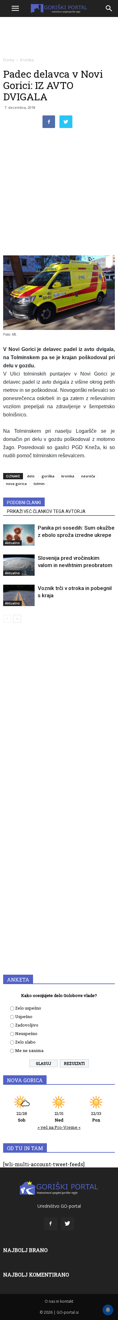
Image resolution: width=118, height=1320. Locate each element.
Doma (8, 60)
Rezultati (74, 1063)
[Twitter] (67, 1223)
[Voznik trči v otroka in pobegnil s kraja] (19, 595)
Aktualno (12, 543)
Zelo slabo (25, 1042)
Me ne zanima (29, 1050)
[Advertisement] (59, 193)
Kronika (27, 60)
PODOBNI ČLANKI (24, 502)
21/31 (59, 1117)
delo (31, 476)
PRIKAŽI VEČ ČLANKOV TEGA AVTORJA (46, 511)
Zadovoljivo (26, 1025)
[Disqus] (59, 718)
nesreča (88, 476)
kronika (67, 476)
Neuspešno (26, 1033)
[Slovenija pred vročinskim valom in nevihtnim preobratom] (19, 565)
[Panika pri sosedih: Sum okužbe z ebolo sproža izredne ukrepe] (19, 535)
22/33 (96, 1117)
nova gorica (16, 483)
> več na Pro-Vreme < (59, 1127)
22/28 (21, 1117)
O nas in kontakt (59, 1301)
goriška (48, 476)
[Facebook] (50, 1223)
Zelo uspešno (28, 1008)
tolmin (39, 483)
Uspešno (23, 1016)
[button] (109, 8)
